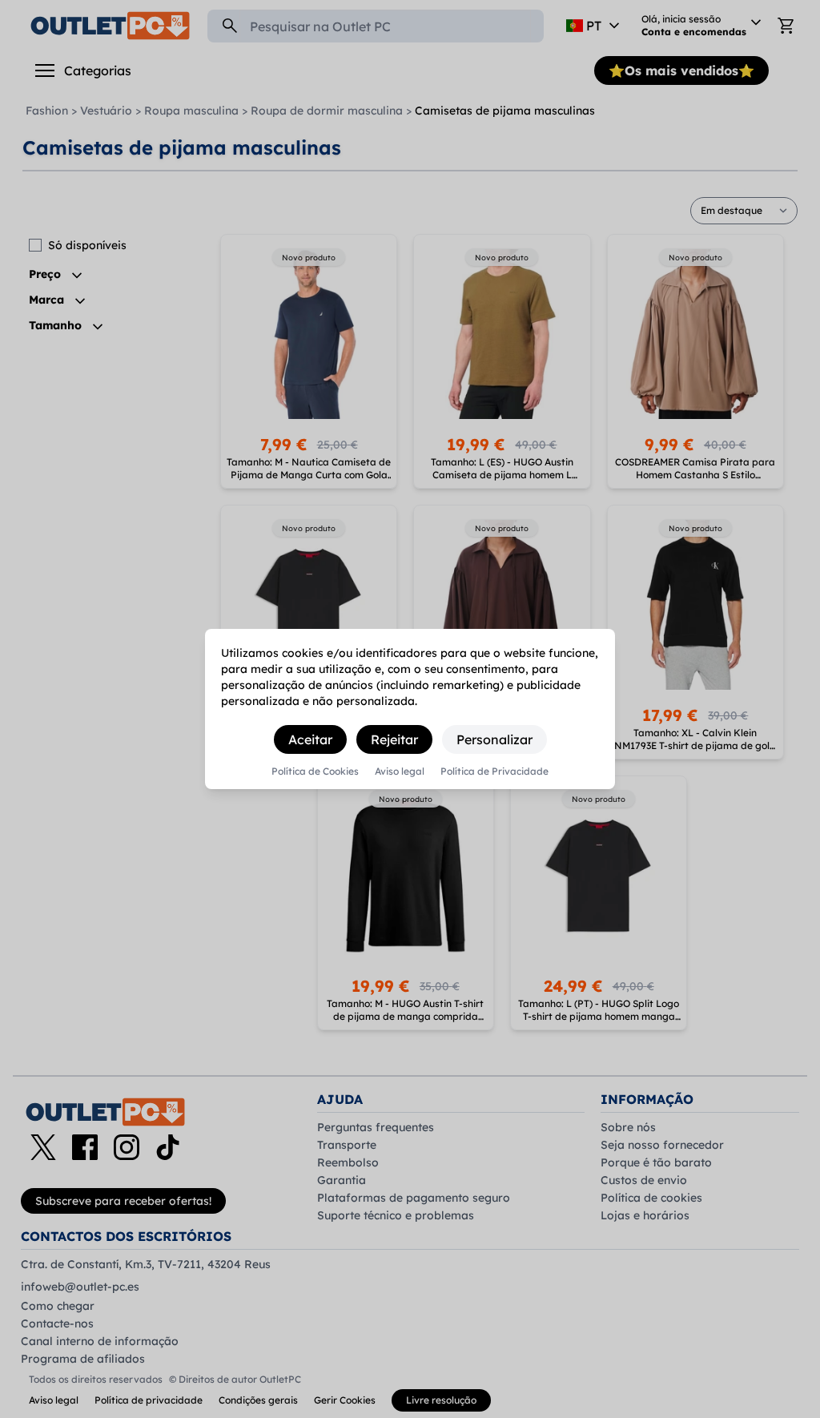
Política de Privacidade (494, 771)
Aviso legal (399, 771)
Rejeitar (394, 739)
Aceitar (310, 739)
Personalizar (494, 739)
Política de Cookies (315, 771)
